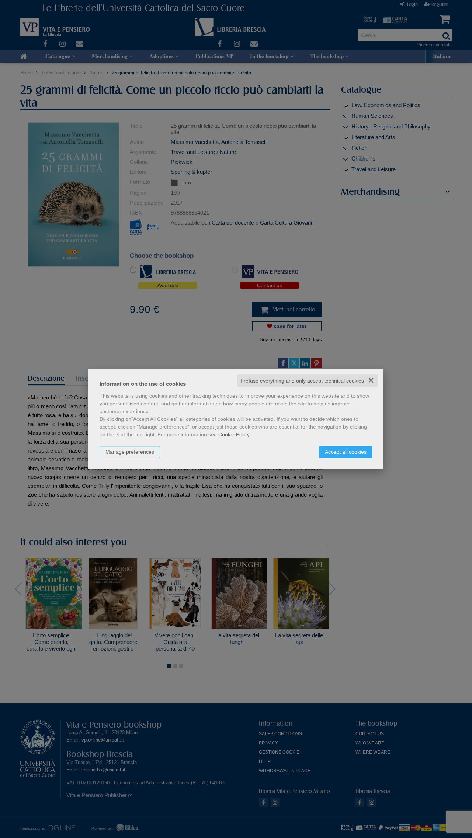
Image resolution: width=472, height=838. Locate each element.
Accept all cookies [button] (346, 452)
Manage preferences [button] (129, 452)
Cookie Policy (233, 434)
